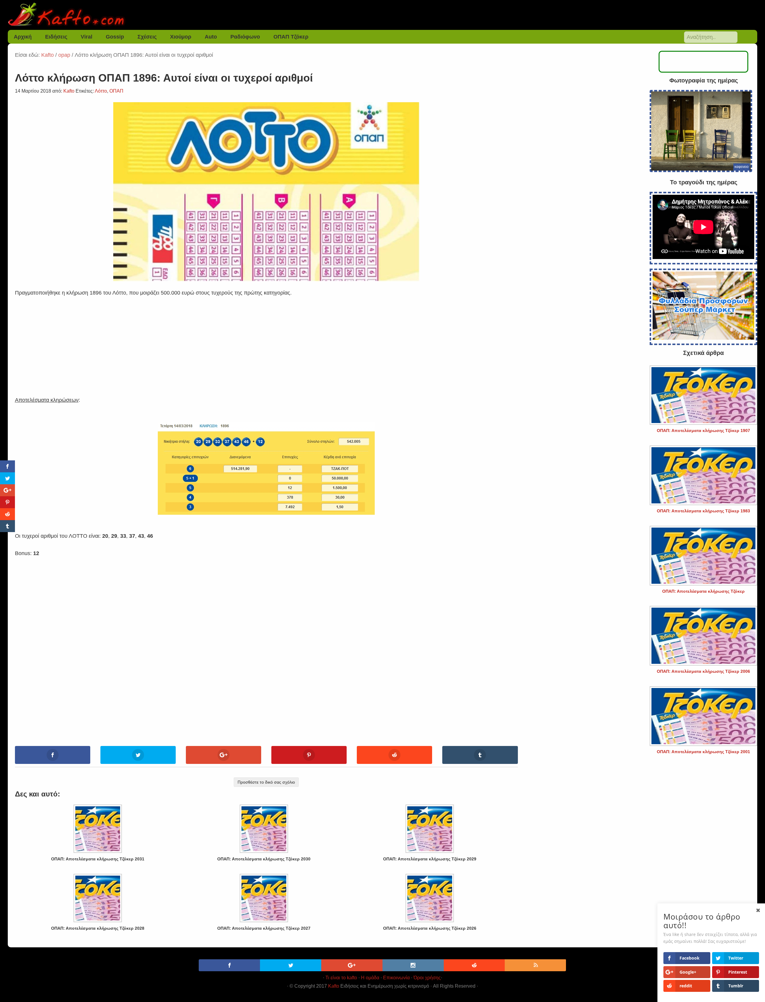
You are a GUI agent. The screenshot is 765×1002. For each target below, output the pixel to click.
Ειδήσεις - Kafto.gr (383, 15)
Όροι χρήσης (427, 977)
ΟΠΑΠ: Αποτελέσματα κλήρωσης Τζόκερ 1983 (703, 510)
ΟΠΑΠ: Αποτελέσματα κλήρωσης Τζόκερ (703, 591)
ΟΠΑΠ (116, 91)
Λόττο (101, 91)
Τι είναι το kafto (341, 977)
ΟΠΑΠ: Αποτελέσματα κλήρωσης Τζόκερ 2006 (703, 671)
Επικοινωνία (396, 977)
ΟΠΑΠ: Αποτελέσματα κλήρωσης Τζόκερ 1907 (703, 430)
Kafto (333, 986)
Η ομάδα (370, 977)
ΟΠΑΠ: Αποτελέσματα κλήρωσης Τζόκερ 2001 (703, 751)
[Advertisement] (266, 339)
